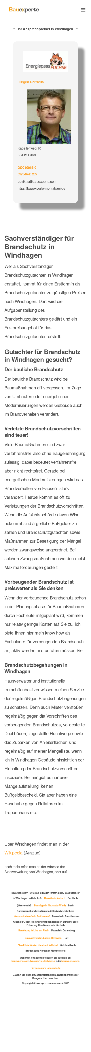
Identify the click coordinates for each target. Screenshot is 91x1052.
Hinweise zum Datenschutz (45, 968)
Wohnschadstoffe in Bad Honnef (31, 916)
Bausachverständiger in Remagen (43, 938)
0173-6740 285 (27, 174)
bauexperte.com (20, 961)
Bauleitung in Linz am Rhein (33, 930)
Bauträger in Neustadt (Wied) (50, 905)
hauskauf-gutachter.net (42, 961)
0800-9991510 (27, 167)
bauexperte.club (70, 961)
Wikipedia (14, 852)
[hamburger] (83, 10)
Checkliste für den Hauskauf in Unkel (38, 945)
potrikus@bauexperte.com (37, 181)
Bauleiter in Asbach (54, 898)
